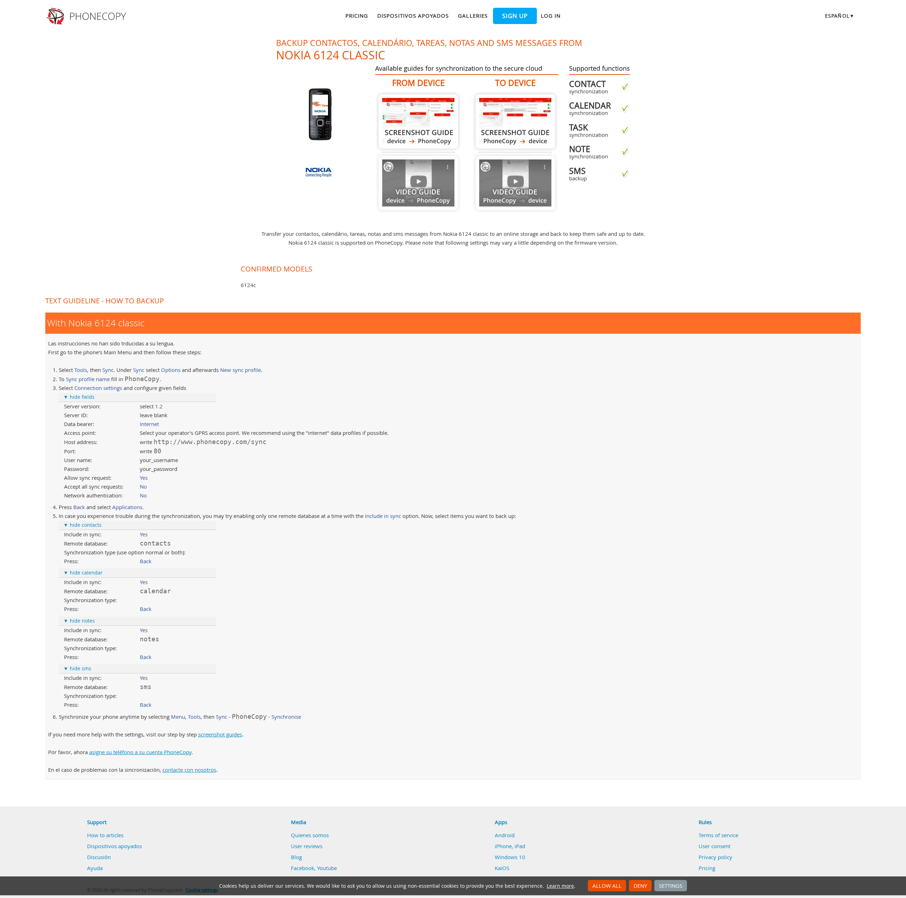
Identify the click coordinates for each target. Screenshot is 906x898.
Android (505, 835)
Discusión (99, 857)
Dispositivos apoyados (413, 15)
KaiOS (502, 867)
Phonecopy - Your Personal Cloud (87, 16)
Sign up (515, 16)
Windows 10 (510, 857)
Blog (296, 857)
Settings (670, 885)
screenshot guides (220, 734)
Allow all (606, 885)
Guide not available (418, 183)
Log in (551, 15)
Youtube (327, 867)
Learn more (560, 886)
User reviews (306, 846)
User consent (714, 846)
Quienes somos (310, 835)
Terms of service (718, 835)
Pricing (356, 15)
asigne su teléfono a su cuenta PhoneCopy (140, 752)
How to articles (105, 835)
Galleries (472, 15)
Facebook (302, 867)
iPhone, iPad (510, 846)
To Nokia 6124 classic (515, 121)
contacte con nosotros (189, 769)
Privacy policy (715, 857)
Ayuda (95, 867)
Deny (640, 885)
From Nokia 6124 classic (418, 121)
